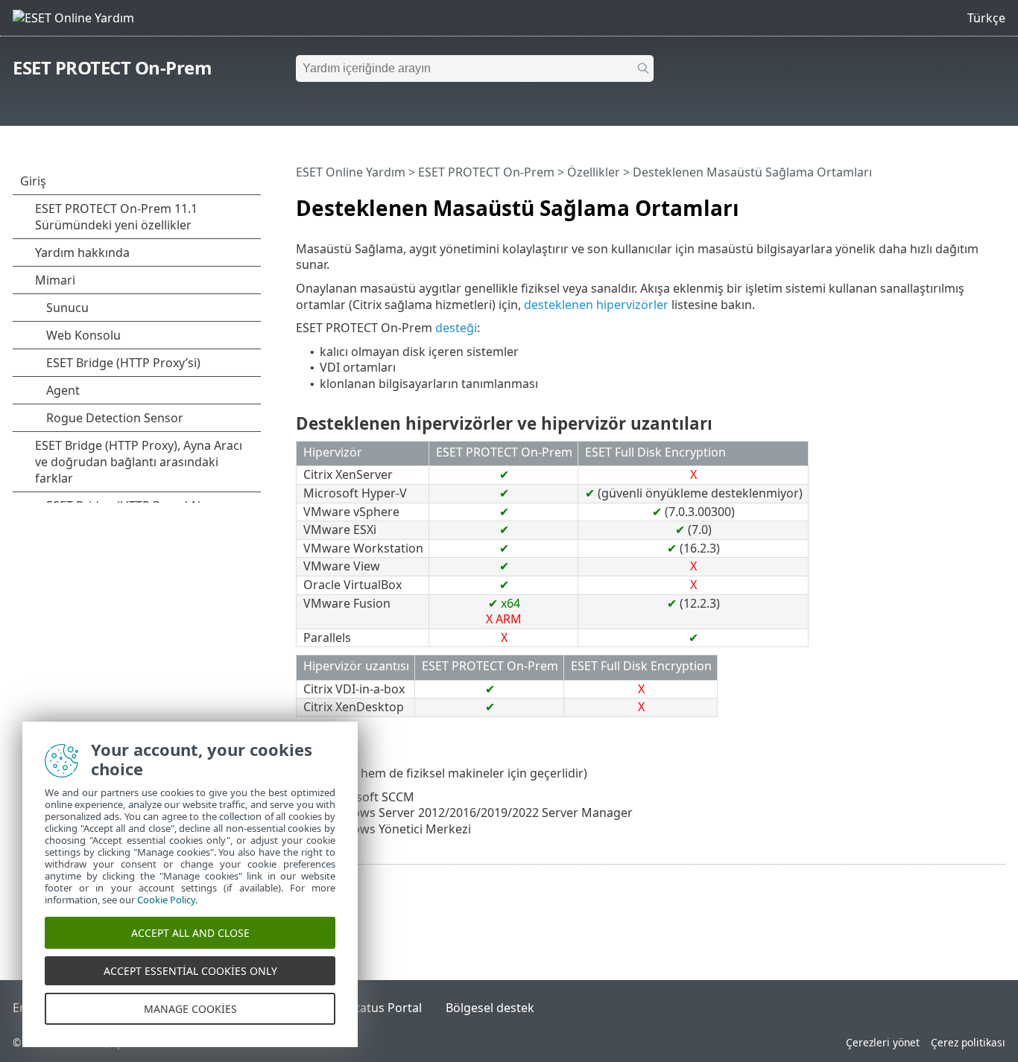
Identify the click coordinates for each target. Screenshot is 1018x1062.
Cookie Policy (166, 899)
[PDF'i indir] (975, 202)
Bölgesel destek (490, 1007)
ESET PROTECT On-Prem (112, 67)
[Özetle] (997, 202)
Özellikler (593, 172)
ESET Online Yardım (350, 172)
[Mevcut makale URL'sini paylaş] (952, 202)
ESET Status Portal (370, 1007)
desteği (456, 327)
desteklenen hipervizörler (596, 304)
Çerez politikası (968, 1042)
